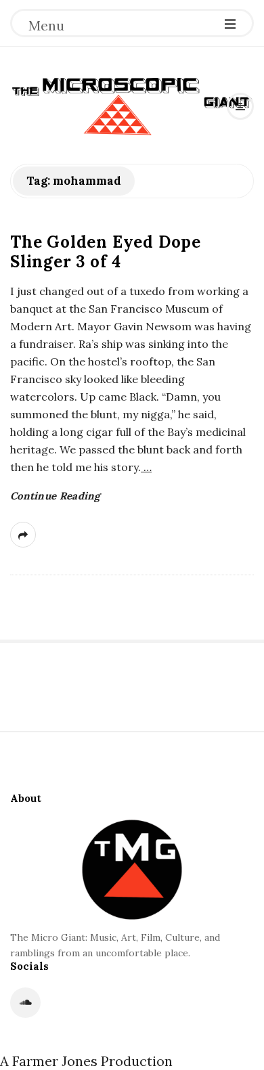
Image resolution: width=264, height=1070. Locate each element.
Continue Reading (55, 495)
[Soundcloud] (25, 1002)
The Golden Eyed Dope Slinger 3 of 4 (105, 251)
